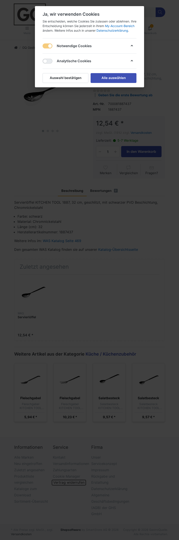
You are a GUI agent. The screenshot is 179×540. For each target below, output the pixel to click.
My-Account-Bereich (119, 26)
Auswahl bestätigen (65, 78)
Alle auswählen (114, 78)
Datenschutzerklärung (112, 30)
